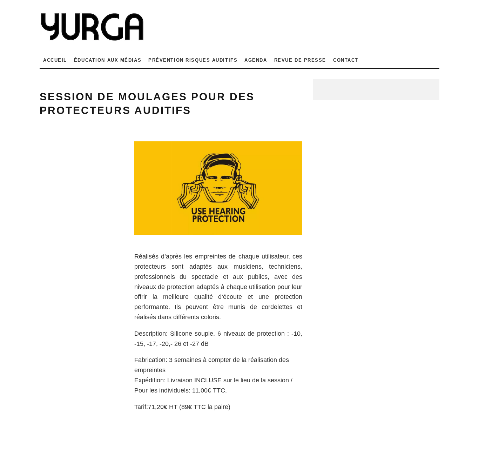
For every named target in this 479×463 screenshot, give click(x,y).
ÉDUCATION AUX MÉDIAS (107, 60)
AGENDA (255, 60)
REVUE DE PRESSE (300, 60)
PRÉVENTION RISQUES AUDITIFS (192, 60)
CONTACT (345, 60)
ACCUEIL (55, 60)
